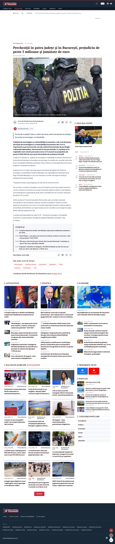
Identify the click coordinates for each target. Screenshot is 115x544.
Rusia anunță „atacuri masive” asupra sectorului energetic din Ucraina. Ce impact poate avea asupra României (96, 334)
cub (35, 268)
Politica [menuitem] (28, 8)
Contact (5, 516)
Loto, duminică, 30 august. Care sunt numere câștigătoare (23, 357)
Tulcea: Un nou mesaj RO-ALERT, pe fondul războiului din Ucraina (14, 422)
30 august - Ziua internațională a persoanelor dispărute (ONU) (61, 423)
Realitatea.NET (6, 527)
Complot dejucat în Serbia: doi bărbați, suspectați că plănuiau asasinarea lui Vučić (44, 231)
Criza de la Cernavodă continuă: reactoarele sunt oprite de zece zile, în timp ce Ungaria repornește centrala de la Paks (90, 179)
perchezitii (42, 264)
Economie (82, 165)
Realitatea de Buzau (32, 530)
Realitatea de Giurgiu (8, 530)
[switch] (103, 4)
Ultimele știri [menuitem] (7, 8)
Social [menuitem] (44, 8)
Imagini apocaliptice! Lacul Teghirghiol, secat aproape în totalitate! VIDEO (15, 483)
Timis (61, 264)
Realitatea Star (28, 527)
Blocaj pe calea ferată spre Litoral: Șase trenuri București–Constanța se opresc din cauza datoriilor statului (44, 242)
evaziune (17, 268)
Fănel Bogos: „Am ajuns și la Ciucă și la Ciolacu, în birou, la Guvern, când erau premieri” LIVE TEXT (44, 237)
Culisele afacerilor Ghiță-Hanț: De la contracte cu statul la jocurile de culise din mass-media (57, 325)
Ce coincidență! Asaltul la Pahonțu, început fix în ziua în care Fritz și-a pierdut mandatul (62, 455)
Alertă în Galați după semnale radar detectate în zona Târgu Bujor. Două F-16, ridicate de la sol (90, 159)
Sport (76, 152)
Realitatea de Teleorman (95, 527)
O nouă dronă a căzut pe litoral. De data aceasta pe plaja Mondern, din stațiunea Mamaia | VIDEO (38, 454)
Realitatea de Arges (82, 527)
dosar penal (18, 264)
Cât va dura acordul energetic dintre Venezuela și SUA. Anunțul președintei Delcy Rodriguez (62, 394)
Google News (57, 273)
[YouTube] (111, 4)
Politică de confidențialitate (27, 516)
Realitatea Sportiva (17, 527)
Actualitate (29, 13)
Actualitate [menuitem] (18, 8)
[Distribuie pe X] (70, 122)
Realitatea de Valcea (44, 530)
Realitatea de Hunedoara (34, 121)
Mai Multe (39, 494)
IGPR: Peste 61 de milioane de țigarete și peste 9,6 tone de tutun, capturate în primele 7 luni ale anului (63, 484)
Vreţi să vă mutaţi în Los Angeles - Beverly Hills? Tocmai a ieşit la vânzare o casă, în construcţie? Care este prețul (38, 393)
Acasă (16, 13)
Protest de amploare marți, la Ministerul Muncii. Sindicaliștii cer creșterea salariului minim (90, 169)
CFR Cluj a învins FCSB (83, 146)
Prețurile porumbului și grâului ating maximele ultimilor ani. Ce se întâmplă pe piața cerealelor (97, 344)
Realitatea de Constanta (69, 527)
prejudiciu (52, 264)
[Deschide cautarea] (96, 3)
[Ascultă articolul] (111, 530)
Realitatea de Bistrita (86, 530)
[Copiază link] (58, 122)
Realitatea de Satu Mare (40, 527)
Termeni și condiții (13, 516)
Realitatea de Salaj (20, 530)
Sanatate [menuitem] (53, 8)
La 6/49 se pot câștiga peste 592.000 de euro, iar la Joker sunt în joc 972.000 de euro (15, 453)
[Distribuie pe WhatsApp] (66, 122)
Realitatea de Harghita (57, 530)
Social (81, 156)
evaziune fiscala (30, 264)
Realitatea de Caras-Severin (72, 530)
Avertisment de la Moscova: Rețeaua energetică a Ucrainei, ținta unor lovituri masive (56, 356)
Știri (22, 13)
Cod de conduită (40, 516)
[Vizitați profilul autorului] (15, 122)
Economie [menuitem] (37, 8)
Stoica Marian (46, 386)
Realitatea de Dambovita (54, 527)
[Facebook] (108, 4)
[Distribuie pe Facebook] (62, 122)
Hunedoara (27, 268)
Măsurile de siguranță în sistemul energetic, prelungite (97, 353)
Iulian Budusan (21, 386)
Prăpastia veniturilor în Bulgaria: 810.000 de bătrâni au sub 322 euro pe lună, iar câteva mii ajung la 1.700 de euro (44, 248)
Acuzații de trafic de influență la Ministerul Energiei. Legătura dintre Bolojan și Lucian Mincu (37, 424)
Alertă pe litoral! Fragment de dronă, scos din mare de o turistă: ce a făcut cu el (38, 485)
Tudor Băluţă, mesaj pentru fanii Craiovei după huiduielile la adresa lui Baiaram (90, 188)
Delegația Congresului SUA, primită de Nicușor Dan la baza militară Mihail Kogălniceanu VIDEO (55, 335)
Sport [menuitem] (60, 8)
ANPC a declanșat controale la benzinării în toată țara (96, 324)
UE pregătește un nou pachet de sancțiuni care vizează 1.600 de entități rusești (93, 314)
